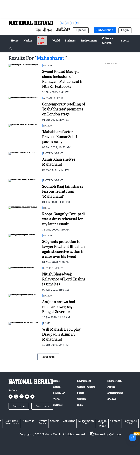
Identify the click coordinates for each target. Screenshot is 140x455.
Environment (84, 380)
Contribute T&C (130, 422)
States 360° (59, 392)
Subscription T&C (86, 422)
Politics (111, 386)
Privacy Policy (42, 422)
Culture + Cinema (86, 386)
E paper (81, 30)
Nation (56, 386)
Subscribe (19, 406)
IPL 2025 (111, 398)
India (80, 404)
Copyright (69, 421)
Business (57, 404)
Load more (48, 356)
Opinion (81, 398)
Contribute (42, 406)
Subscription (104, 30)
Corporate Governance (11, 422)
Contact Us (115, 422)
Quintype (115, 434)
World (56, 398)
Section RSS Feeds (102, 423)
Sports (80, 392)
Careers (54, 421)
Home (56, 380)
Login (125, 30)
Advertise (28, 421)
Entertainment (115, 392)
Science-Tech (114, 380)
